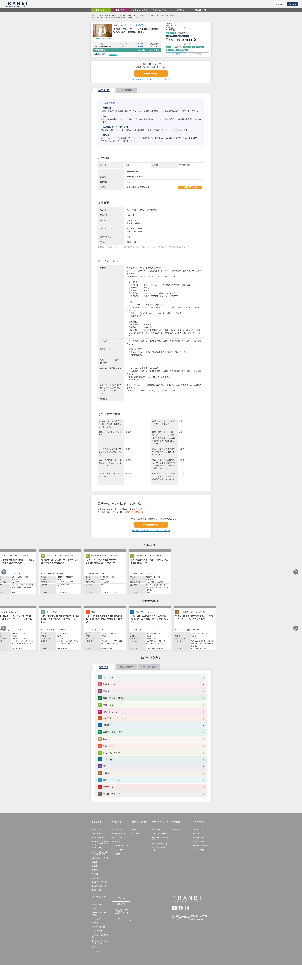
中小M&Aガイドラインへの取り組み (100, 942)
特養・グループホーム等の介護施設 (153, 16)
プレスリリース (97, 919)
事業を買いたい (97, 829)
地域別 (94, 866)
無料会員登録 (121, 904)
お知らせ (95, 908)
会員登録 (279, 4)
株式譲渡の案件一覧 (99, 882)
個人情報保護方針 (98, 927)
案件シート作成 (173, 39)
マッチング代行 (118, 850)
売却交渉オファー (118, 833)
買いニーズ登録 (97, 848)
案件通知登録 (97, 890)
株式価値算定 (117, 841)
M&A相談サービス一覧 (100, 858)
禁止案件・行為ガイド (200, 846)
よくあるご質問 (198, 850)
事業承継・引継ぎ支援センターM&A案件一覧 (100, 843)
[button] (295, 572)
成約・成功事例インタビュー (160, 839)
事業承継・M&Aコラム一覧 (160, 849)
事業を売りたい (118, 829)
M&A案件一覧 (97, 833)
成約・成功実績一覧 (159, 844)
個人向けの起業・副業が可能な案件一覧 (100, 853)
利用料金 (175, 829)
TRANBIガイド (197, 829)
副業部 (134, 829)
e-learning (156, 829)
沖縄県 (172, 16)
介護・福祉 (132, 16)
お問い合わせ (121, 898)
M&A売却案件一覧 (118, 16)
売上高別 (95, 874)
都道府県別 (96, 870)
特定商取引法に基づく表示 (100, 936)
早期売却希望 (101, 54)
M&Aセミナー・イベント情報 (100, 914)
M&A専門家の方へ (118, 854)
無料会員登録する (151, 74)
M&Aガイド (196, 833)
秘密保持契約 (97, 931)
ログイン (292, 4)
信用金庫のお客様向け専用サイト (121, 911)
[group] (60, 571)
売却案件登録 (117, 837)
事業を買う (104, 16)
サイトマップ (97, 951)
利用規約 (95, 923)
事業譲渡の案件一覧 (99, 886)
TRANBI (94, 16)
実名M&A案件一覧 (98, 837)
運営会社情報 (97, 904)
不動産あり (113, 54)
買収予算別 (96, 878)
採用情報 (95, 947)
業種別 (94, 862)
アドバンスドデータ (159, 833)
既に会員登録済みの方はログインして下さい (151, 79)
